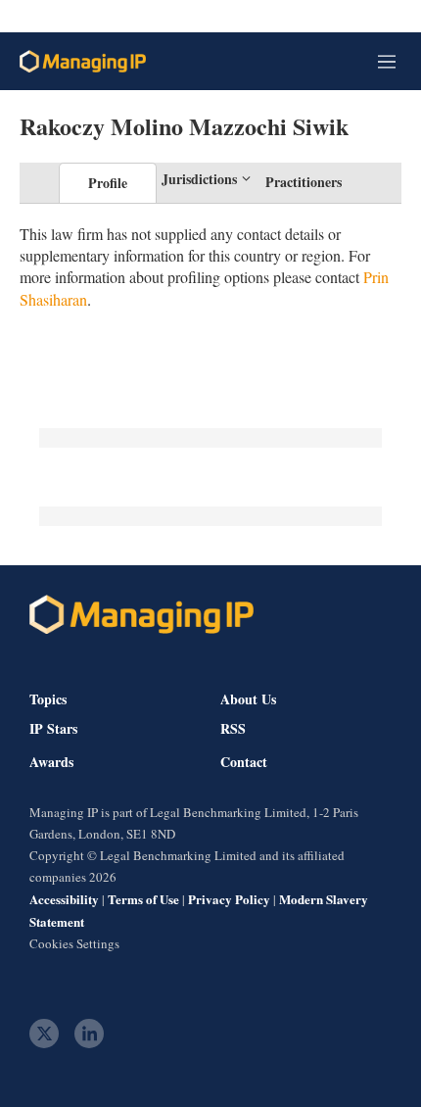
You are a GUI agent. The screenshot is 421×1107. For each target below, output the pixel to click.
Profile (107, 182)
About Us (248, 699)
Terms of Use (143, 899)
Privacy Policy (229, 899)
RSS (233, 729)
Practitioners (303, 181)
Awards (51, 762)
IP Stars (53, 729)
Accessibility (64, 899)
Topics (48, 699)
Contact (243, 762)
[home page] (83, 61)
